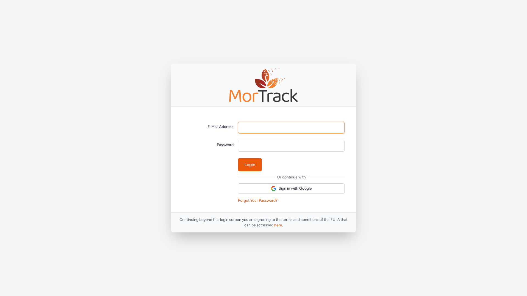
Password (225, 145)
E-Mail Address (221, 126)
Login (250, 164)
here (278, 225)
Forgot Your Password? (257, 200)
